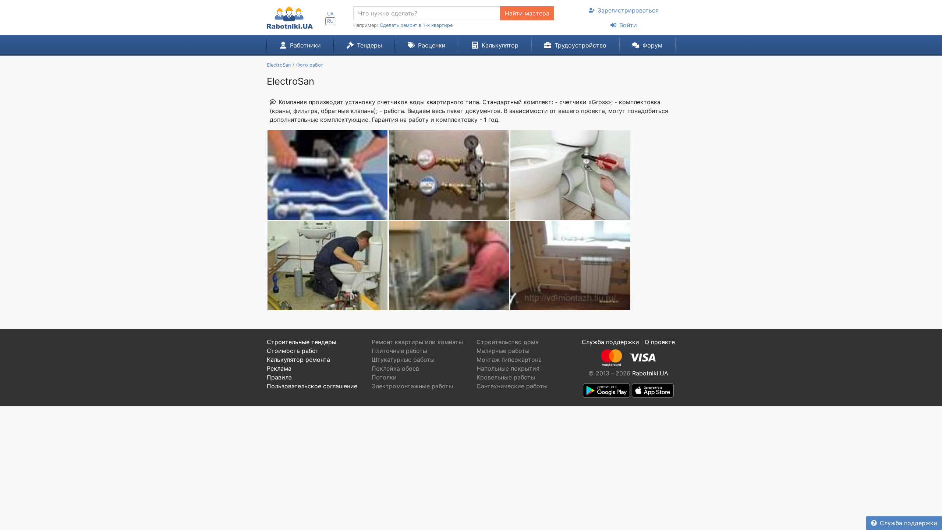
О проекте (660, 342)
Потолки (384, 377)
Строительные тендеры (301, 342)
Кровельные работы (506, 377)
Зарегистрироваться (628, 10)
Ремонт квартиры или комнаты (417, 342)
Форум (652, 45)
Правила (279, 377)
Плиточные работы (399, 350)
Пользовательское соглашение (312, 386)
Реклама (279, 368)
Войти (628, 25)
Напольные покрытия (508, 368)
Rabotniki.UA (650, 373)
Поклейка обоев (395, 368)
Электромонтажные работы (412, 386)
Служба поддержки (908, 523)
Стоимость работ (293, 350)
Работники (305, 45)
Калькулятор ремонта (298, 359)
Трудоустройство (580, 45)
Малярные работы (503, 350)
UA (330, 14)
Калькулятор (500, 45)
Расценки (432, 45)
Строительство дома (508, 342)
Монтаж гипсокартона (509, 359)
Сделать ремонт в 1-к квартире (416, 25)
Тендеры (369, 45)
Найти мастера (527, 13)
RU (330, 21)
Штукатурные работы (403, 359)
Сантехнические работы (512, 386)
